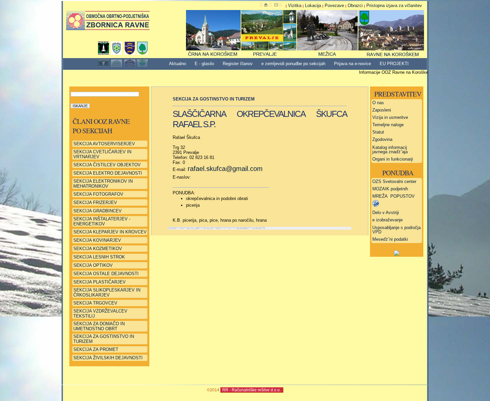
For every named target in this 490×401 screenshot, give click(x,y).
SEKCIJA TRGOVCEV (95, 303)
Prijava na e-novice (352, 63)
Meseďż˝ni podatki (390, 239)
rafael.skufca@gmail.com (225, 168)
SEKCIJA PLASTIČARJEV (99, 281)
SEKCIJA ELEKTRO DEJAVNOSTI (107, 173)
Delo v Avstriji (385, 212)
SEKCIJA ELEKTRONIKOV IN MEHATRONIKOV (103, 184)
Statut (378, 132)
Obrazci (355, 5)
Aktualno (177, 63)
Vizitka (294, 5)
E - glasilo (204, 63)
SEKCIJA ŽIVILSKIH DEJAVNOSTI (108, 357)
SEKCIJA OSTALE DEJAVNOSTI (106, 273)
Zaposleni (381, 110)
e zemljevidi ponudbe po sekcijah (293, 63)
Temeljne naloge (388, 124)
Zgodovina (382, 139)
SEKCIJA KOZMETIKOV (97, 248)
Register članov (238, 63)
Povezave (334, 5)
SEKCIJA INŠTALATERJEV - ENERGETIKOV (101, 221)
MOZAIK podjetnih (390, 188)
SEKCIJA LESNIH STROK (99, 256)
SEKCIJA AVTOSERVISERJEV (104, 143)
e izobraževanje (387, 219)
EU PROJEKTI (394, 63)
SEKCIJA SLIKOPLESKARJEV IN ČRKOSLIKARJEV (106, 292)
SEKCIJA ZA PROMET (95, 349)
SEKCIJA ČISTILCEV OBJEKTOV (107, 164)
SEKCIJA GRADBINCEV (97, 210)
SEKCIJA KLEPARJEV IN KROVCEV (110, 231)
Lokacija (313, 5)
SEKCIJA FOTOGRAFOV (98, 194)
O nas (378, 102)
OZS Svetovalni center (394, 181)
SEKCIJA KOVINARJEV (97, 240)
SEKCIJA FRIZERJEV (95, 202)
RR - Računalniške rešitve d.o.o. (251, 390)
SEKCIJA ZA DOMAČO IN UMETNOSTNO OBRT (99, 326)
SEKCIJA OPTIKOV (93, 265)
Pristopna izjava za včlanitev (394, 5)
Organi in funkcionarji (392, 159)
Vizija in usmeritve (390, 117)
